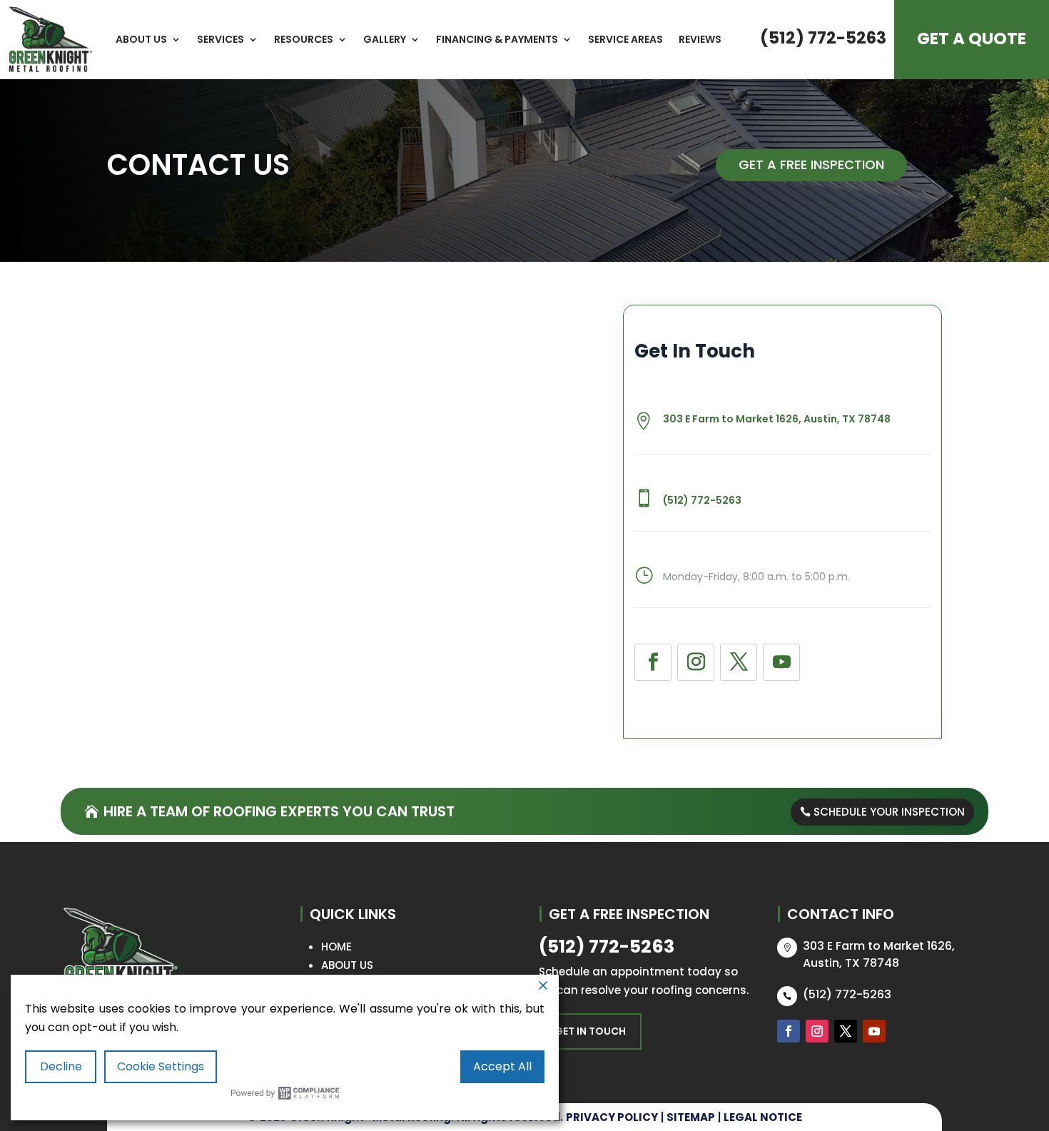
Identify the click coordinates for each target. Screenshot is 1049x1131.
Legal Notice (763, 1117)
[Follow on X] (738, 662)
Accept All (502, 1066)
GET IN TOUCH (590, 1031)
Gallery (384, 39)
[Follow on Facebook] (653, 662)
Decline (61, 1066)
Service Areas (625, 39)
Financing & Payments (497, 39)
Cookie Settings (160, 1066)
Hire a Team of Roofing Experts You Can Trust (279, 811)
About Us (141, 39)
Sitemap (691, 1117)
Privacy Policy (612, 1117)
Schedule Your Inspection (889, 811)
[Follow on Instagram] (695, 662)
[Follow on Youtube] (781, 662)
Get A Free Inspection (811, 164)
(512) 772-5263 (823, 37)
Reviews (700, 39)
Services (220, 39)
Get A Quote (971, 38)
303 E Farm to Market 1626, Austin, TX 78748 (777, 419)
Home (336, 946)
